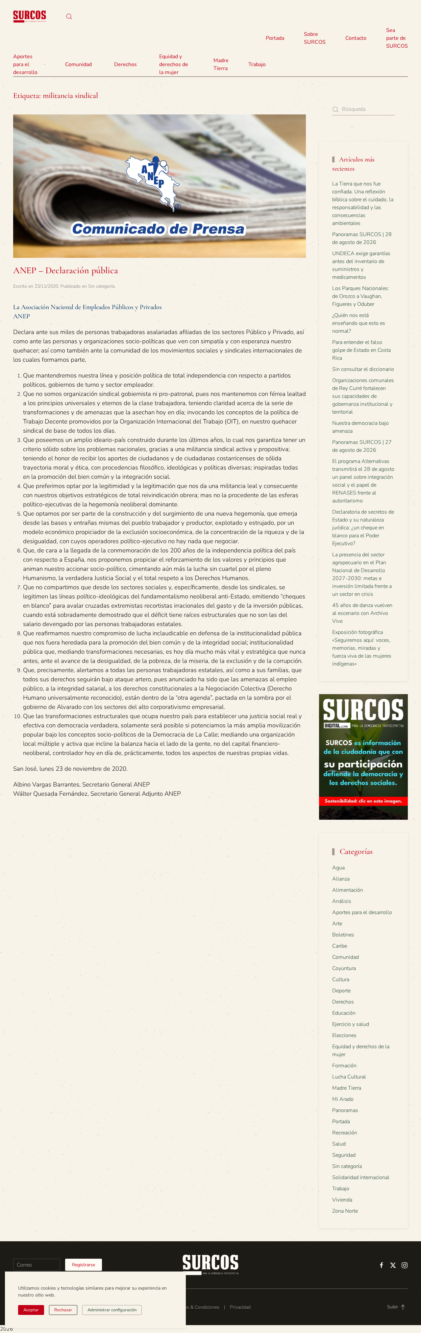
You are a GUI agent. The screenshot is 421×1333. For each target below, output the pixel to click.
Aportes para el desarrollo (362, 912)
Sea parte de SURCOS (397, 38)
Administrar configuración (111, 1310)
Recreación (344, 1132)
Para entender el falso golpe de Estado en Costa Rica (361, 350)
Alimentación (347, 890)
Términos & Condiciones (194, 1307)
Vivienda (342, 1199)
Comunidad (345, 957)
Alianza (341, 879)
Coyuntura (344, 968)
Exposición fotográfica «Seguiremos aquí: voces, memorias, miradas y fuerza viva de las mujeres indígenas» (361, 648)
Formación (344, 1065)
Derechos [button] (125, 64)
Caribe (339, 946)
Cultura (340, 979)
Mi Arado (343, 1099)
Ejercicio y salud (350, 1024)
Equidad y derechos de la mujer (173, 64)
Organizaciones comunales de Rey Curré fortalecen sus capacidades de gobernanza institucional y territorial (363, 396)
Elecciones (344, 1035)
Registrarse (83, 1265)
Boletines (343, 934)
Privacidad (240, 1307)
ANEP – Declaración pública (65, 270)
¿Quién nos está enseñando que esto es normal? (358, 323)
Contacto (355, 38)
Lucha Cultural (349, 1076)
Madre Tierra (221, 64)
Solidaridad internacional (360, 1177)
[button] (69, 16)
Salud (339, 1144)
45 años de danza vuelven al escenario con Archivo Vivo (362, 613)
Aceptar (31, 1310)
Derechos (343, 1002)
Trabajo (257, 64)
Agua (338, 867)
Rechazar (63, 1310)
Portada (275, 38)
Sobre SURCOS (315, 38)
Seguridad (344, 1155)
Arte (337, 923)
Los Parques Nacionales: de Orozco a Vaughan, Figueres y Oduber (360, 296)
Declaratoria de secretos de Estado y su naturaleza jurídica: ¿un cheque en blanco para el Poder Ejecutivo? (363, 527)
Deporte (341, 990)
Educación (344, 1013)
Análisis (341, 901)
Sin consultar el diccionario (363, 369)
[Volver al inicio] (29, 16)
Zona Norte (345, 1211)
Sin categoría (101, 286)
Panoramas (345, 1110)
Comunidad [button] (78, 64)
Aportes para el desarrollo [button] (25, 64)
